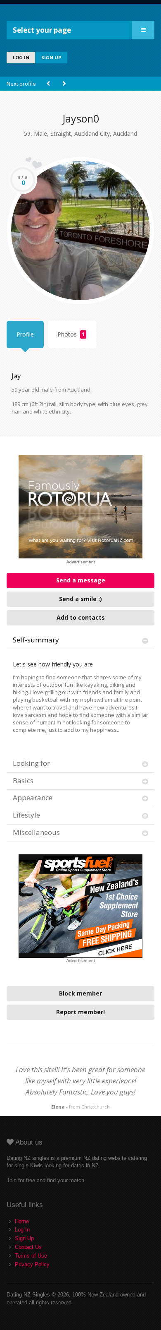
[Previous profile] (48, 83)
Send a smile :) (80, 599)
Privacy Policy (32, 1264)
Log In (22, 1230)
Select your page (42, 30)
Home (22, 1221)
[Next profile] (64, 83)
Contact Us (28, 1247)
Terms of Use (31, 1256)
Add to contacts (81, 617)
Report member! (80, 1012)
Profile (25, 334)
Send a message (80, 580)
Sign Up (24, 1238)
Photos (71, 334)
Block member (80, 993)
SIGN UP (51, 57)
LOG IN (21, 57)
